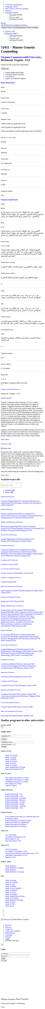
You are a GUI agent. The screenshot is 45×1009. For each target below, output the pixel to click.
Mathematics (7, 601)
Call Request (9, 76)
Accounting (7, 635)
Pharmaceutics (8, 620)
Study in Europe (10, 757)
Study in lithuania (11, 890)
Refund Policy (10, 933)
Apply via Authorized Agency (15, 78)
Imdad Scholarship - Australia (15, 806)
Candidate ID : (6, 736)
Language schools (11, 7)
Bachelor (10, 490)
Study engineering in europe (15, 896)
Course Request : (7, 744)
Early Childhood (32, 696)
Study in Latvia (10, 892)
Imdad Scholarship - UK (13, 794)
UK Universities (10, 835)
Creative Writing (28, 694)
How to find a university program (16, 9)
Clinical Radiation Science (22, 528)
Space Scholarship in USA (14, 769)
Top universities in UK (13, 841)
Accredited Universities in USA (16, 851)
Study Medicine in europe (14, 900)
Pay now (8, 925)
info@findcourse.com (8, 25)
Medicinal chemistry (20, 616)
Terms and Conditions (12, 931)
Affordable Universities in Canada (17, 780)
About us (8, 10)
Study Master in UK (12, 839)
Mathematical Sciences (21, 541)
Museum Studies (25, 668)
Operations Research (24, 518)
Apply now (5, 68)
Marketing (28, 591)
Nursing (39, 528)
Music (38, 591)
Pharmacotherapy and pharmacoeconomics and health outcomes (17, 621)
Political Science (25, 573)
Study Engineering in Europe (15, 767)
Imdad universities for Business (16, 824)
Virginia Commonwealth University (21, 57)
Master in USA (10, 857)
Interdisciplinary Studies (11, 591)
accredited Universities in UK (15, 837)
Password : (4, 956)
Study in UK (9, 906)
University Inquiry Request (14, 74)
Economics (28, 514)
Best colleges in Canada (13, 784)
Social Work (7, 556)
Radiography (25, 530)
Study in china (10, 902)
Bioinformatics (8, 651)
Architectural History (10, 550)
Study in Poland (10, 759)
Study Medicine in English (14, 868)
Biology (6, 541)
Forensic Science (9, 573)
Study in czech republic (13, 888)
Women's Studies (22, 556)
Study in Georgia (11, 765)
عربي (17, 17)
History (31, 552)
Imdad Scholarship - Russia (14, 804)
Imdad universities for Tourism (15, 826)
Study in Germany (11, 755)
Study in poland (10, 886)
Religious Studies (34, 554)
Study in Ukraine (11, 761)
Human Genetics (34, 651)
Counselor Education (10, 694)
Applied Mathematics (10, 539)
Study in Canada (11, 785)
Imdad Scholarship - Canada (15, 802)
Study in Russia (10, 763)
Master (9, 492)
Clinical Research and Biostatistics (22, 613)
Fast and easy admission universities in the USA (21, 853)
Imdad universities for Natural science (18, 820)
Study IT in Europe (12, 898)
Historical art (20, 552)
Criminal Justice (9, 707)
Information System (27, 685)
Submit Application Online (14, 72)
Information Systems (23, 503)
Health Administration (23, 637)
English (15, 12)
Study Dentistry (10, 870)
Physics (19, 601)
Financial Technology (21, 516)
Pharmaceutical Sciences (24, 618)
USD (13, 31)
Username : (5, 954)
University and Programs (13, 5)
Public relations (8, 640)
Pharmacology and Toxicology (14, 610)
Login (3, 958)
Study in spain (10, 884)
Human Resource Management (19, 638)
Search (4, 739)
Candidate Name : (7, 742)
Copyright (8, 935)
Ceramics (6, 666)
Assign (4, 746)
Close (3, 1007)
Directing (6, 716)
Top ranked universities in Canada (17, 778)
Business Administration (11, 514)
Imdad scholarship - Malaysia (15, 800)
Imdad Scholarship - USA (14, 796)
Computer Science (9, 564)
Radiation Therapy (10, 530)
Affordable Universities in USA (16, 855)
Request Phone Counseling (10, 27)
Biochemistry (27, 539)
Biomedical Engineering (11, 526)
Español (20, 19)
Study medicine (10, 866)
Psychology (19, 554)
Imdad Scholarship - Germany (15, 798)
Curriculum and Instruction (12, 696)
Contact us (9, 929)
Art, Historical (27, 664)
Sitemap (8, 937)
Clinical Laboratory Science (26, 612)
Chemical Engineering (11, 501)
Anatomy (21, 626)
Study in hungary (11, 894)
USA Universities (11, 849)
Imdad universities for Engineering (17, 822)
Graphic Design (8, 582)
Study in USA (10, 904)
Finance (6, 516)
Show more (5, 439)
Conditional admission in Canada (16, 782)
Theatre (5, 593)
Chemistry (27, 501)
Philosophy (7, 554)
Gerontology (30, 614)
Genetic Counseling (24, 655)
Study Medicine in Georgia (14, 872)
